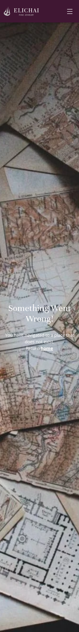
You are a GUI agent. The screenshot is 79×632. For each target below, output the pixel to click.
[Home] (21, 11)
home (47, 348)
